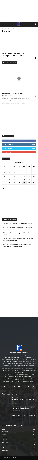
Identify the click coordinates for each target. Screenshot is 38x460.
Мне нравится (31, 141)
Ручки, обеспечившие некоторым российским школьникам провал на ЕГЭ (23, 399)
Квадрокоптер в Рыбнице (13, 93)
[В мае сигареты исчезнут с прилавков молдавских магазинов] (6, 417)
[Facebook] (4, 386)
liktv (3, 58)
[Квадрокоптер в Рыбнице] (19, 78)
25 (9, 183)
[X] (24, 386)
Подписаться (31, 152)
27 (19, 183)
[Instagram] (9, 386)
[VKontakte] (28, 386)
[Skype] (14, 386)
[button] (3, 24)
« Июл (3, 189)
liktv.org (30, 356)
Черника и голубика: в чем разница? (23, 223)
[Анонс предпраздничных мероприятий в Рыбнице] (19, 42)
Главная (4, 28)
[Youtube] (33, 386)
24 (4, 183)
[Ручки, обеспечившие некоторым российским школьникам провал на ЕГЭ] (6, 400)
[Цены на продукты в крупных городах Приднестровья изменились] (6, 409)
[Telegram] (19, 386)
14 (24, 176)
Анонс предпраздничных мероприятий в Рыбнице (13, 54)
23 (34, 179)
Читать (33, 144)
